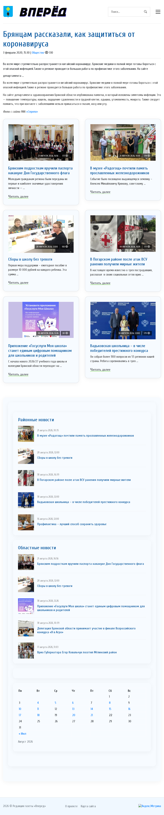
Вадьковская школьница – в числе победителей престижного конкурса (119, 348)
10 (20, 709)
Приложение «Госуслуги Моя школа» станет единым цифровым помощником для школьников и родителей (40, 351)
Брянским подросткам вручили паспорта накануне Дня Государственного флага (40, 170)
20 (73, 715)
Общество (38, 52)
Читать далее (18, 196)
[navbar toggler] (158, 12)
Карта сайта (88, 806)
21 (92, 715)
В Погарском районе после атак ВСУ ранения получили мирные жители (118, 261)
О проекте (71, 806)
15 (110, 709)
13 (73, 709)
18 (38, 715)
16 (129, 709)
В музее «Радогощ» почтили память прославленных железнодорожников (119, 170)
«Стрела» (32, 111)
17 (20, 715)
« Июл (22, 733)
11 (38, 709)
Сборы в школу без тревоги (30, 259)
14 (92, 709)
